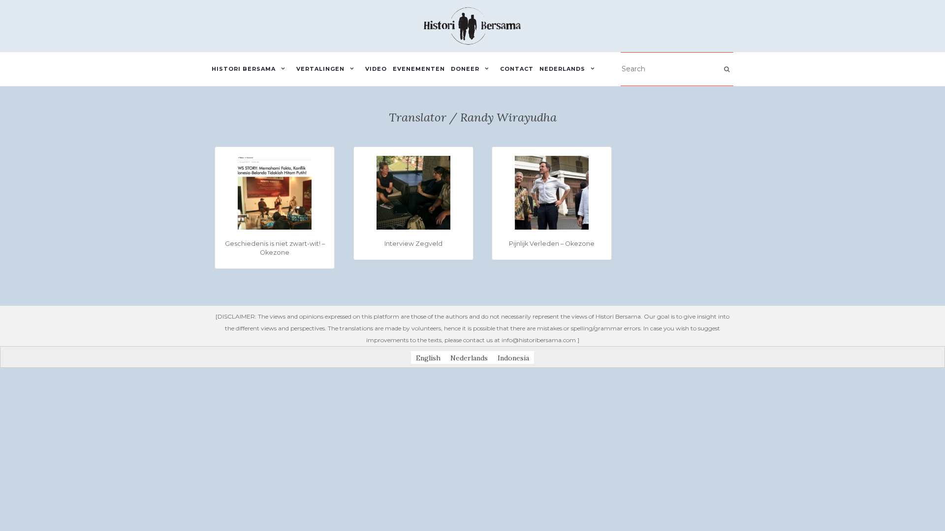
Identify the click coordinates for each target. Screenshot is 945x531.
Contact (517, 68)
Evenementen (419, 68)
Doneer (465, 68)
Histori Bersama (244, 68)
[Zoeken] (726, 69)
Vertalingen (320, 68)
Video (376, 68)
